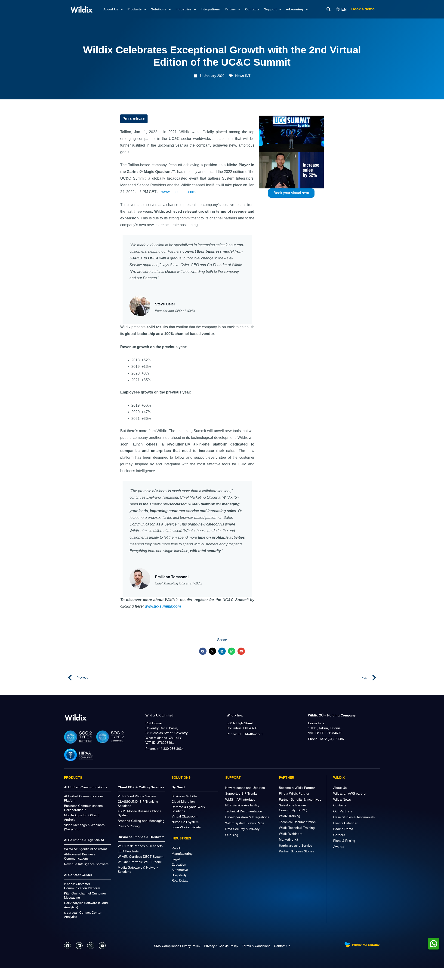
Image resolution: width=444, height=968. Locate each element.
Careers (339, 835)
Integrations (210, 9)
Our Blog (231, 835)
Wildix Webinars (290, 834)
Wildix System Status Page (244, 823)
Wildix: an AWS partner (350, 793)
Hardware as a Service (295, 845)
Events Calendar (345, 823)
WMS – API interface (240, 799)
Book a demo (363, 9)
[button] (203, 651)
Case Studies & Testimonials (354, 817)
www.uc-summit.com (178, 192)
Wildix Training (289, 816)
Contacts (252, 9)
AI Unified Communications (85, 787)
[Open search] (328, 9)
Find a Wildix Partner (294, 793)
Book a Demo (343, 829)
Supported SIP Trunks (241, 793)
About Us (340, 788)
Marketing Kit (288, 839)
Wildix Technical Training (297, 828)
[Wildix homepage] (81, 9)
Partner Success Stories (296, 851)
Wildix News (342, 799)
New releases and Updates (245, 788)
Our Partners (342, 811)
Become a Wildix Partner (297, 788)
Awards (338, 846)
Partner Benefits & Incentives (300, 799)
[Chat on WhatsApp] (433, 944)
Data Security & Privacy (242, 829)
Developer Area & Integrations (247, 817)
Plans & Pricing (344, 840)
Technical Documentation (243, 811)
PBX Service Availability (242, 805)
